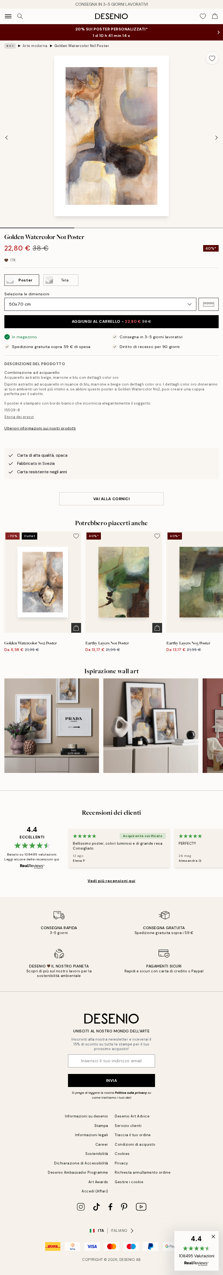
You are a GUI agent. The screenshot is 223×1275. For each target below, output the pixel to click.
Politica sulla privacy (131, 1093)
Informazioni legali (91, 1135)
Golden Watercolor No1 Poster (81, 45)
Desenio (127, 1259)
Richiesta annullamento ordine (143, 1172)
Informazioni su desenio (86, 1116)
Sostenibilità (96, 1153)
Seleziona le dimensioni (26, 294)
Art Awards (98, 1182)
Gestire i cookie (129, 1182)
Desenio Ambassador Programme (78, 1172)
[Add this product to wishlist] (212, 57)
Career (101, 1144)
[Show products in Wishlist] (203, 16)
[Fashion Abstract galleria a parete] (51, 725)
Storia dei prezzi (19, 417)
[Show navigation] (8, 16)
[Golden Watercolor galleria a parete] (150, 725)
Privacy (121, 1163)
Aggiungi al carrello (111, 321)
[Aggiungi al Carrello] (76, 628)
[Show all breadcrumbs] (10, 46)
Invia (111, 1080)
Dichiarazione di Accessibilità (81, 1163)
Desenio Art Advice (132, 1116)
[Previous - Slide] (6, 137)
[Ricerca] (20, 16)
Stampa (101, 1125)
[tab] (37, 226)
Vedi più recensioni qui (111, 880)
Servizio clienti (128, 1125)
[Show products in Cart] (215, 16)
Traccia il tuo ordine (133, 1135)
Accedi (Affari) (95, 1191)
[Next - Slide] (216, 137)
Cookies (122, 1153)
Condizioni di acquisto (135, 1144)
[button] (209, 304)
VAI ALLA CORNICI (111, 498)
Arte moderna (35, 45)
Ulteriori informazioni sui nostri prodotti (40, 428)
